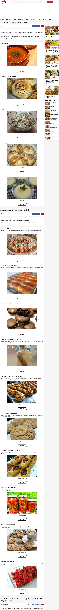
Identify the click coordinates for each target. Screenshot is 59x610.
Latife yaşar (23, 367)
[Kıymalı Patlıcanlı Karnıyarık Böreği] (22, 466)
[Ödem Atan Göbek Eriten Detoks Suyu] (22, 355)
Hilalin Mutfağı (23, 515)
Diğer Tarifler (45, 19)
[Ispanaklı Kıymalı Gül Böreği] (22, 88)
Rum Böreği (52, 106)
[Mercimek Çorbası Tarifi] (47, 115)
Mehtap (23, 167)
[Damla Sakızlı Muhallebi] (22, 188)
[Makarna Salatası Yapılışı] (22, 122)
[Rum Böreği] (47, 107)
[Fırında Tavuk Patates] (47, 118)
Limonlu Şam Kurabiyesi (54, 102)
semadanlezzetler (23, 330)
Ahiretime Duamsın (52, 115)
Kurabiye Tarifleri (20, 19)
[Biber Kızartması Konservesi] (22, 503)
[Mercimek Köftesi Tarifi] (47, 122)
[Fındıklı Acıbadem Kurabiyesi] (22, 429)
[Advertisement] (29, 11)
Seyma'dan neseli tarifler (53, 127)
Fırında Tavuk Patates (54, 118)
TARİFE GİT (22, 71)
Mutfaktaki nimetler (53, 119)
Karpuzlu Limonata (53, 137)
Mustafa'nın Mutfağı (23, 134)
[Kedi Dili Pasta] (47, 134)
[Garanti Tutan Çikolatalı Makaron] (22, 318)
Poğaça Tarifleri (27, 19)
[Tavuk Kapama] (22, 155)
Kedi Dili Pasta (52, 133)
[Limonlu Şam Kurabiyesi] (47, 103)
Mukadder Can (23, 295)
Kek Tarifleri (14, 19)
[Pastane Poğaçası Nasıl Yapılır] (22, 283)
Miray (23, 200)
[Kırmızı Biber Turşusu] (22, 577)
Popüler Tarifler (38, 19)
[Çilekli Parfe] (47, 126)
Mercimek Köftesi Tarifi (54, 122)
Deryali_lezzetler (23, 589)
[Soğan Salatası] (47, 130)
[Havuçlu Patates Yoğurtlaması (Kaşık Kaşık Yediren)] (22, 244)
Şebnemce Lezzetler (23, 441)
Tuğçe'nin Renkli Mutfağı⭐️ (23, 404)
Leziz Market (50, 19)
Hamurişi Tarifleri (8, 19)
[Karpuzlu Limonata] (47, 138)
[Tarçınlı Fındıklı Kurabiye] (22, 540)
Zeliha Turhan (52, 131)
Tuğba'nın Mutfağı (23, 67)
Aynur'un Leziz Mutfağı (53, 135)
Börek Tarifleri (2, 19)
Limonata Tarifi (53, 110)
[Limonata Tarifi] (47, 111)
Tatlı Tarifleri (33, 19)
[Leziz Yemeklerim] (4, 2)
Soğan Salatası (52, 129)
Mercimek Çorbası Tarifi (54, 114)
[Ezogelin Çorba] (22, 55)
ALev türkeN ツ (52, 111)
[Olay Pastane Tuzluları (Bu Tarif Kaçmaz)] (22, 392)
